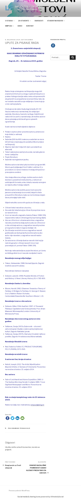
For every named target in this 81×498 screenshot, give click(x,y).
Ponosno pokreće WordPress (19, 490)
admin (30, 39)
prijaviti (8, 450)
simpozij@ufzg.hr (37, 405)
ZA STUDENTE (23, 21)
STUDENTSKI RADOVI (55, 21)
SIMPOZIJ (8, 26)
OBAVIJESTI (38, 21)
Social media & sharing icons (29, 497)
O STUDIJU (9, 21)
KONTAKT (30, 26)
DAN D (20, 26)
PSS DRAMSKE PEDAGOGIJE (19, 428)
